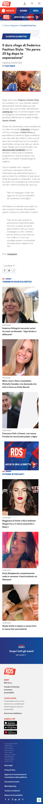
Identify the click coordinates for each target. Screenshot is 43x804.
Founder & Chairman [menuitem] (11, 687)
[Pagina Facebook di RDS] (5, 799)
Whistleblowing (10, 786)
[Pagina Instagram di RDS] (12, 799)
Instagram (12, 253)
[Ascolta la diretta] (3, 10)
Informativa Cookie (11, 781)
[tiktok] (19, 799)
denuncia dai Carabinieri (13, 149)
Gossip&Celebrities (28, 25)
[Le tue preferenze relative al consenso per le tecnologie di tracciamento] (39, 800)
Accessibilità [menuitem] (9, 692)
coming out (7, 111)
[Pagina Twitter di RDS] (9, 799)
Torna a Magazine (11, 25)
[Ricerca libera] (32, 3)
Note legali (8, 765)
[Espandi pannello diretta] (15, 10)
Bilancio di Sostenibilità (13, 795)
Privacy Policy (9, 770)
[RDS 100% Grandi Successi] (6, 4)
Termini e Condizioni (12, 790)
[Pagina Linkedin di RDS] (16, 799)
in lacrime (25, 129)
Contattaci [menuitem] (8, 689)
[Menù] (39, 3)
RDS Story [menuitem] (8, 683)
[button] (4, 270)
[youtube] (23, 799)
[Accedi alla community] (24, 3)
